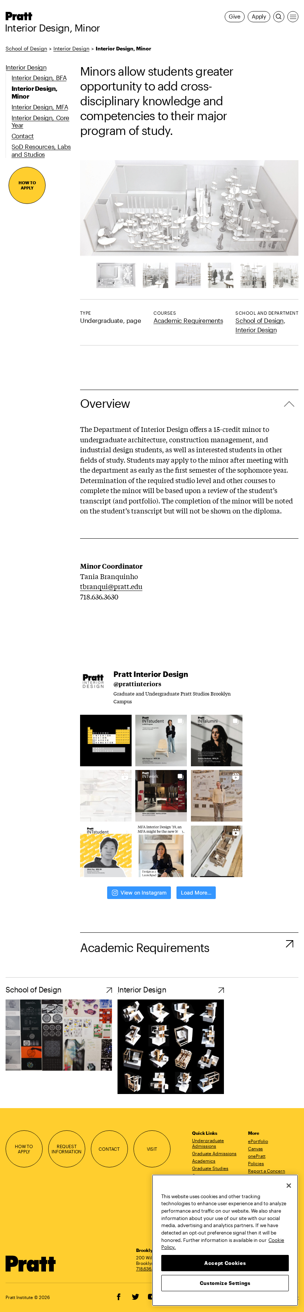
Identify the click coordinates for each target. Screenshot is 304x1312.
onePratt (256, 1156)
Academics (203, 1160)
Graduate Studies (210, 1168)
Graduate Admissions (214, 1153)
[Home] (31, 1264)
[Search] (278, 16)
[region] (225, 1240)
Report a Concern (266, 1170)
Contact (109, 1148)
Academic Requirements (188, 320)
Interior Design (71, 48)
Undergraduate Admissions (208, 1143)
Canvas (255, 1148)
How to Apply (27, 185)
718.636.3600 (149, 1268)
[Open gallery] (189, 224)
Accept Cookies (225, 1263)
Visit (152, 1148)
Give (235, 16)
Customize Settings (225, 1283)
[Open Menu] (292, 16)
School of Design (26, 48)
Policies (256, 1163)
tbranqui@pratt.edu (111, 586)
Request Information (67, 1149)
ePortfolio (258, 1141)
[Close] (289, 1185)
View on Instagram (143, 892)
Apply (259, 16)
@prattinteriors (137, 684)
